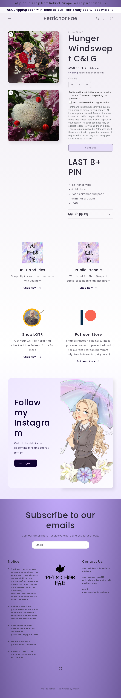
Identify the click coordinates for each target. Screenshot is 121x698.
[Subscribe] (85, 545)
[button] (9, 18)
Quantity (72, 78)
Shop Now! (30, 288)
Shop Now (86, 288)
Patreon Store (86, 361)
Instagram (25, 463)
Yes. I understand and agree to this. (91, 102)
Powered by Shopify (71, 689)
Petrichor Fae (55, 689)
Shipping (73, 72)
